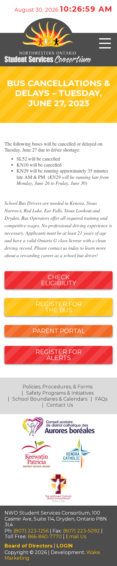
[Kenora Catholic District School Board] (77, 454)
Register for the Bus (58, 307)
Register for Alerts (58, 354)
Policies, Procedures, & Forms (57, 387)
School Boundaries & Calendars (49, 399)
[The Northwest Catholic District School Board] (58, 487)
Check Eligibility (58, 280)
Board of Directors (28, 546)
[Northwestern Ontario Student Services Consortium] (58, 51)
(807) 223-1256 (31, 531)
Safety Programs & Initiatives (60, 393)
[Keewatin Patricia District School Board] (37, 454)
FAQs (101, 399)
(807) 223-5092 (81, 531)
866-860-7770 (45, 536)
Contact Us (59, 405)
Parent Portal (58, 331)
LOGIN (64, 546)
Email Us (76, 536)
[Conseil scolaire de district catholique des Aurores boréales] (59, 426)
